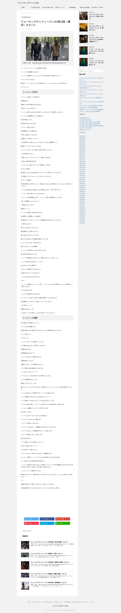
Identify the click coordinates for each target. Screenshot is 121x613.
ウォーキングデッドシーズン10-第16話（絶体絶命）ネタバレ (48, 582)
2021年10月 (82, 165)
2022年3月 (82, 155)
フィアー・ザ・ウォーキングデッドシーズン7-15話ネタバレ (96, 62)
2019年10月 (82, 213)
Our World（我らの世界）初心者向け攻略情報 (91, 125)
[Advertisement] (47, 502)
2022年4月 (82, 153)
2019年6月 (82, 220)
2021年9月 (82, 167)
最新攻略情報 (72, 7)
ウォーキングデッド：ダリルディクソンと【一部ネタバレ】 (96, 28)
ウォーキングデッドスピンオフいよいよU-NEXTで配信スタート (96, 39)
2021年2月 (82, 181)
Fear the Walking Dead (47, 7)
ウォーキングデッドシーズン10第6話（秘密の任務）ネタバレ (48, 573)
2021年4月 (82, 177)
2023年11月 (82, 136)
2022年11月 (82, 146)
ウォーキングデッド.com (28, 3)
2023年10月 (82, 138)
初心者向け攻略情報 (85, 7)
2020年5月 (82, 199)
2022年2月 (82, 157)
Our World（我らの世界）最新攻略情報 (89, 123)
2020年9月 (82, 191)
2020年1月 (82, 207)
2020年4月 (82, 201)
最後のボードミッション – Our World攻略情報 (91, 109)
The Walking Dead (35, 7)
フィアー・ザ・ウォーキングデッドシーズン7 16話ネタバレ (96, 51)
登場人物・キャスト (60, 7)
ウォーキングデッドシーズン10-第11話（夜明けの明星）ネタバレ (49, 562)
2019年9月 (82, 215)
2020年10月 (82, 189)
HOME (23, 7)
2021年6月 (82, 173)
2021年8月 (82, 169)
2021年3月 (82, 179)
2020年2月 (82, 205)
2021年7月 (82, 171)
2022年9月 (82, 148)
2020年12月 (82, 185)
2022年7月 (82, 149)
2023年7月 (82, 140)
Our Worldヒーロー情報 (97, 7)
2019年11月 (82, 211)
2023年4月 (82, 142)
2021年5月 (82, 175)
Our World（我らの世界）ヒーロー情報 (89, 121)
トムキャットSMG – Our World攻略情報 (89, 111)
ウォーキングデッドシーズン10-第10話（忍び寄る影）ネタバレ (49, 542)
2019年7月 (82, 219)
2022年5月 (82, 151)
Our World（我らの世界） (86, 127)
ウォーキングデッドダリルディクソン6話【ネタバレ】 (96, 16)
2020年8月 (82, 193)
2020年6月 (82, 197)
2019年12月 (82, 209)
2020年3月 (82, 203)
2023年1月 (82, 144)
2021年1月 (82, 183)
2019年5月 (82, 222)
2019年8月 (82, 217)
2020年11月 (82, 187)
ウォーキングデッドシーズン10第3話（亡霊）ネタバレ (46, 553)
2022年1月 (82, 159)
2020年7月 (82, 195)
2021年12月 (82, 161)
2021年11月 (82, 163)
